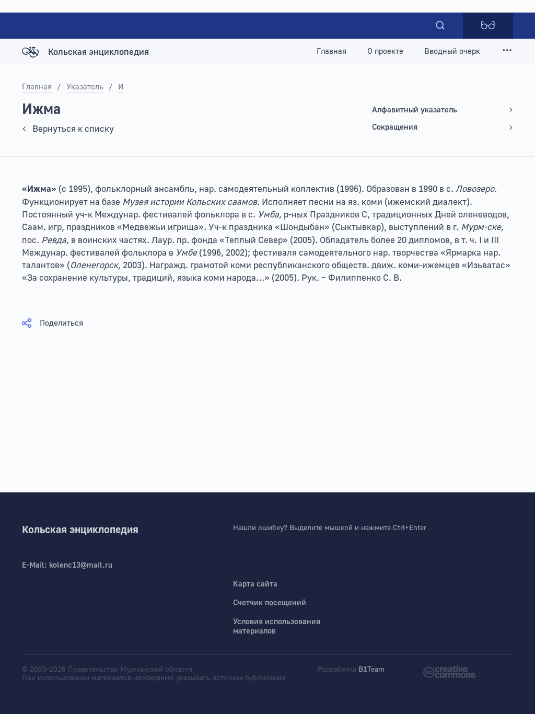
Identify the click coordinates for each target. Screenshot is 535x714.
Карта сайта (255, 584)
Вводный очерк (452, 51)
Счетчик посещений (269, 603)
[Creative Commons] (449, 670)
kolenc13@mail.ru (80, 565)
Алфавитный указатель (414, 110)
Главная (331, 51)
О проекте (385, 51)
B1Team (371, 669)
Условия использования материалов (276, 626)
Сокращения (394, 127)
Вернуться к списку (73, 128)
